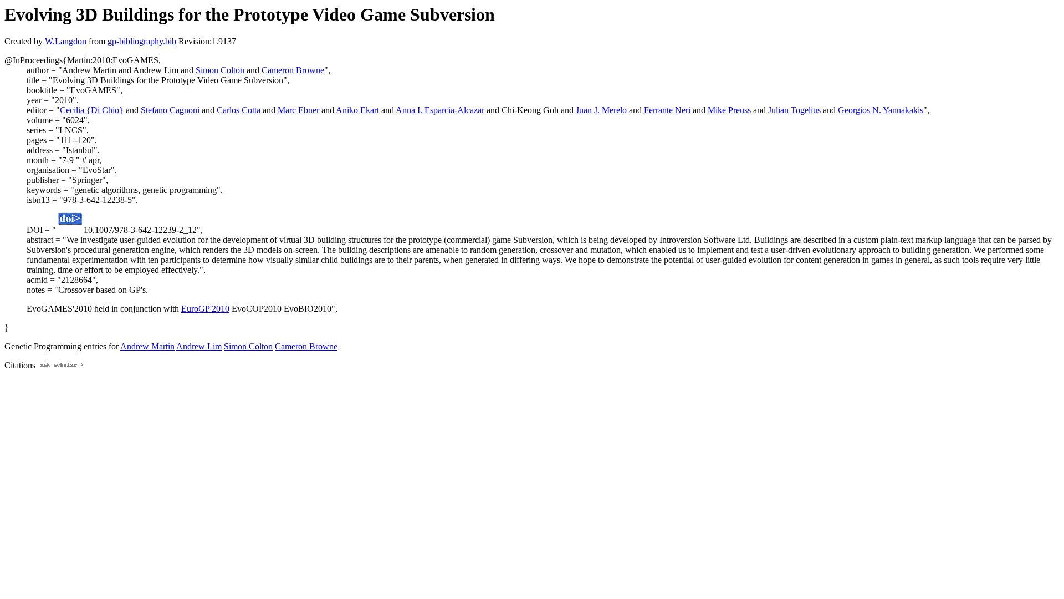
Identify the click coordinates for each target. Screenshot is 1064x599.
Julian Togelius (794, 110)
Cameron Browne (293, 70)
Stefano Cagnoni (170, 110)
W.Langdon (65, 41)
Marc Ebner (298, 110)
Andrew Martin (147, 346)
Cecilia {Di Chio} (92, 110)
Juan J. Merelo (601, 110)
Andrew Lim (199, 346)
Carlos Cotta (238, 110)
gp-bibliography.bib (142, 41)
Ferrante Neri (667, 110)
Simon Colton (220, 70)
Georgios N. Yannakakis (880, 110)
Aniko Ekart (357, 110)
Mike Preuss (729, 110)
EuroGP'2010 (205, 308)
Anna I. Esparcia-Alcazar (440, 110)
